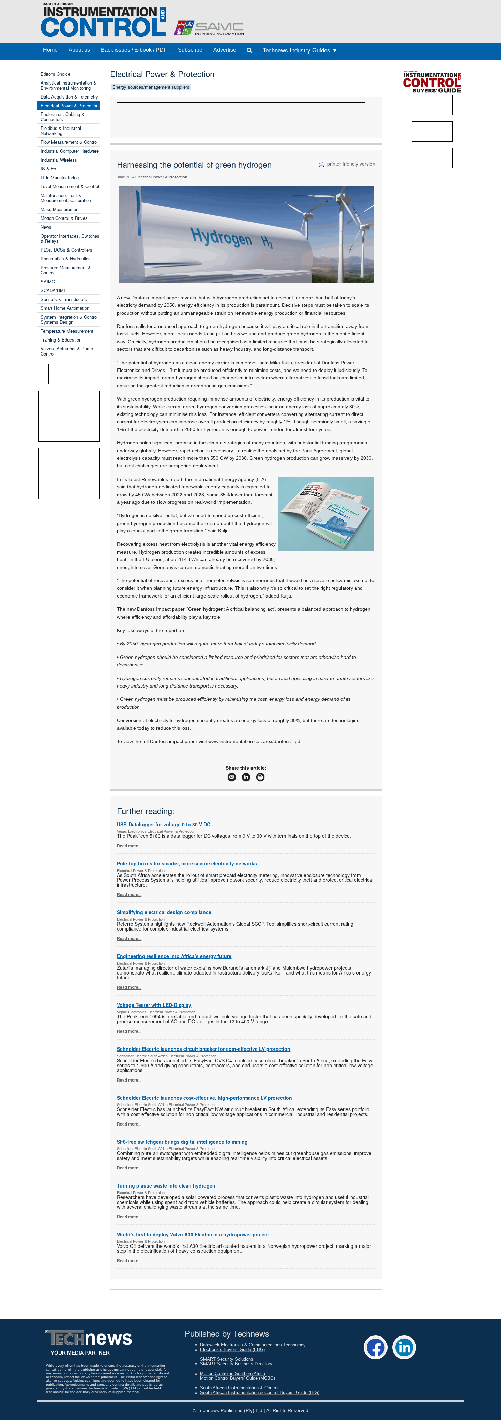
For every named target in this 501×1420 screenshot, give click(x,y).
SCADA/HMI (53, 290)
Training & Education (61, 339)
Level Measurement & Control (70, 186)
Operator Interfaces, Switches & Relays (70, 238)
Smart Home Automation (65, 308)
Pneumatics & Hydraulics (66, 258)
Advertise (224, 50)
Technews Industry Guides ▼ (300, 50)
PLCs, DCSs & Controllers (66, 249)
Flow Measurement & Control (69, 142)
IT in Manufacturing (60, 177)
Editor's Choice (55, 74)
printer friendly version (350, 163)
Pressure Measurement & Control (66, 270)
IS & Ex (48, 168)
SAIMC (48, 281)
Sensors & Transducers (64, 299)
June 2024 (125, 177)
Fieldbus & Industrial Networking (61, 130)
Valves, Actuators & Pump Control (67, 351)
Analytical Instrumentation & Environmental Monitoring (68, 85)
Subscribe (190, 50)
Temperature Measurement (67, 331)
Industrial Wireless (59, 159)
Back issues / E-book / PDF (134, 50)
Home (50, 50)
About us (79, 50)
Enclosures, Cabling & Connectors (63, 116)
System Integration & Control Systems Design (69, 319)
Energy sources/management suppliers (150, 87)
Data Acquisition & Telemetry (69, 96)
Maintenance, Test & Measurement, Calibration (66, 197)
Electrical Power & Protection (69, 105)
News (46, 227)
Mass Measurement (60, 209)
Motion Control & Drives (64, 218)
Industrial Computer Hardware (70, 151)
